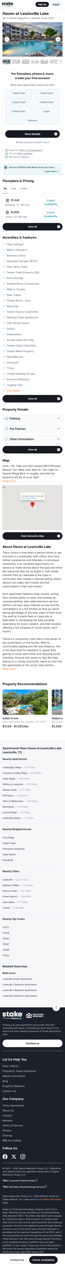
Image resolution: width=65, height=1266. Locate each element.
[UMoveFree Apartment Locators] (12, 1015)
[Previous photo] (6, 39)
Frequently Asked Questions (19, 1071)
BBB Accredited (12, 1140)
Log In (56, 4)
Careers (7, 1115)
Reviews (7, 1120)
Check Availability (50, 202)
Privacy (7, 1130)
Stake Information (52, 1199)
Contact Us (17, 1259)
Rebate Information (14, 1076)
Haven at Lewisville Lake (26, 13)
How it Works (11, 1066)
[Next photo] (58, 39)
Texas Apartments (13, 1105)
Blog (5, 1081)
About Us (8, 1110)
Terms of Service (13, 1125)
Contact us (32, 1043)
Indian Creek (10, 718)
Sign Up (42, 4)
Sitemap (7, 1135)
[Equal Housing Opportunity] (34, 1015)
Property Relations (14, 1086)
